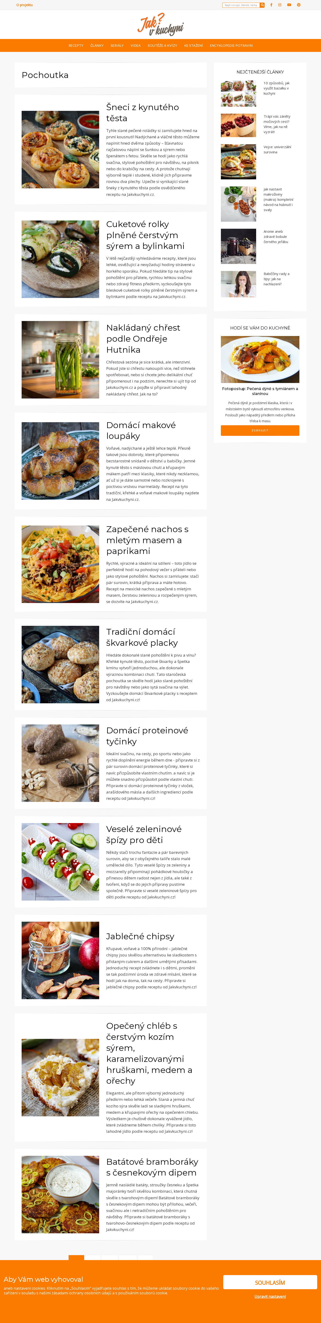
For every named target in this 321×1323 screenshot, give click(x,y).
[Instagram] (279, 5)
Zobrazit (260, 430)
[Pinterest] (299, 5)
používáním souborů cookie (142, 1293)
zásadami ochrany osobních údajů (81, 1293)
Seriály (117, 45)
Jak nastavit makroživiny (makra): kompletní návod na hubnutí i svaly (278, 199)
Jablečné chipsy (140, 936)
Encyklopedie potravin (231, 45)
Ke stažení (193, 45)
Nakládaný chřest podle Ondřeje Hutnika (143, 338)
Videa (136, 45)
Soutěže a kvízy (162, 45)
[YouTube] (289, 5)
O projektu (24, 5)
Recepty (76, 45)
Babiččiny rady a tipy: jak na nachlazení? (277, 278)
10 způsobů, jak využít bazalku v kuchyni (277, 88)
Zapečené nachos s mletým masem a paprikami (147, 540)
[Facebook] (271, 5)
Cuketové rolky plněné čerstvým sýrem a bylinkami (145, 235)
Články (97, 45)
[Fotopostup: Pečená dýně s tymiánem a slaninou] (260, 359)
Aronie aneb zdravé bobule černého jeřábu (276, 236)
